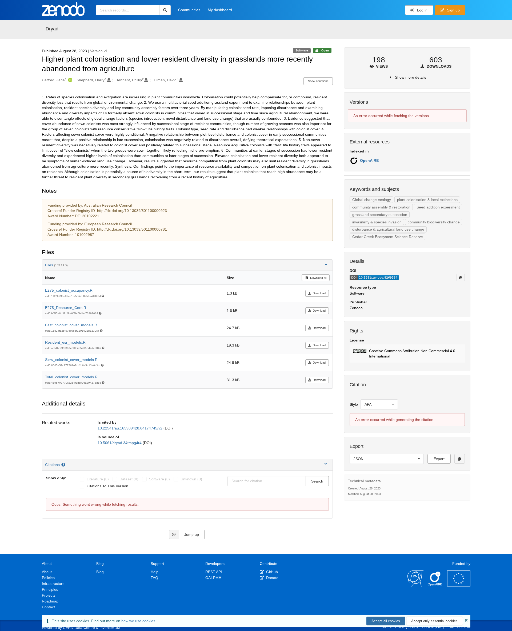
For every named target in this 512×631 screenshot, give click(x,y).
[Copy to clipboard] (461, 277)
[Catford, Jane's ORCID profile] (69, 80)
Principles (50, 589)
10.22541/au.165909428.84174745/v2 (130, 428)
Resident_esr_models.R (65, 342)
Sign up (453, 10)
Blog (100, 572)
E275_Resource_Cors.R (65, 308)
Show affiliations (318, 81)
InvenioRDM (109, 627)
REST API (213, 572)
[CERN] (415, 585)
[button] (407, 353)
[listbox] (379, 404)
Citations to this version (107, 486)
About (47, 572)
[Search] (165, 10)
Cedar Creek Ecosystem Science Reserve (387, 237)
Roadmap (50, 601)
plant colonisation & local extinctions (427, 200)
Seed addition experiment (438, 207)
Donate (271, 578)
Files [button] (56, 265)
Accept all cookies (385, 621)
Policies (48, 578)
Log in (421, 10)
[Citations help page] (64, 465)
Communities (189, 10)
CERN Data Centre (79, 627)
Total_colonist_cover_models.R (71, 377)
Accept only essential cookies (434, 621)
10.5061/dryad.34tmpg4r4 (120, 443)
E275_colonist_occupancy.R (69, 290)
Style (354, 404)
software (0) (159, 479)
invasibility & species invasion (377, 222)
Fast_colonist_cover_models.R (71, 325)
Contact (48, 607)
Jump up (191, 534)
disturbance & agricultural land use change (388, 229)
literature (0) (98, 479)
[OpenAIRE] (435, 585)
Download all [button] (317, 277)
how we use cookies (138, 621)
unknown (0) (191, 479)
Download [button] (319, 293)
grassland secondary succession (379, 214)
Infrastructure (53, 583)
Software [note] (301, 50)
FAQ (154, 578)
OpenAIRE (369, 160)
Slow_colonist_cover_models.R (71, 359)
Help (154, 572)
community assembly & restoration (381, 207)
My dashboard (220, 10)
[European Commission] (458, 585)
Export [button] (439, 459)
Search (317, 481)
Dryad (52, 28)
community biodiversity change (434, 222)
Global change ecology (371, 200)
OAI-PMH (213, 578)
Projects (48, 595)
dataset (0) (128, 479)
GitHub (271, 572)
